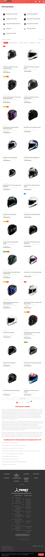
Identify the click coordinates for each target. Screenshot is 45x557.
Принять (41, 554)
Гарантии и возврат (26, 479)
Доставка (16, 481)
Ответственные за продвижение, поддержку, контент (21, 493)
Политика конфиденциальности (23, 538)
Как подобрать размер (16, 475)
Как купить (26, 473)
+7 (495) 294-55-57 (18, 495)
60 (28, 402)
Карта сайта (36, 473)
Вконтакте (20, 485)
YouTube (23, 485)
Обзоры (26, 481)
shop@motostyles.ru (28, 495)
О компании (7, 473)
